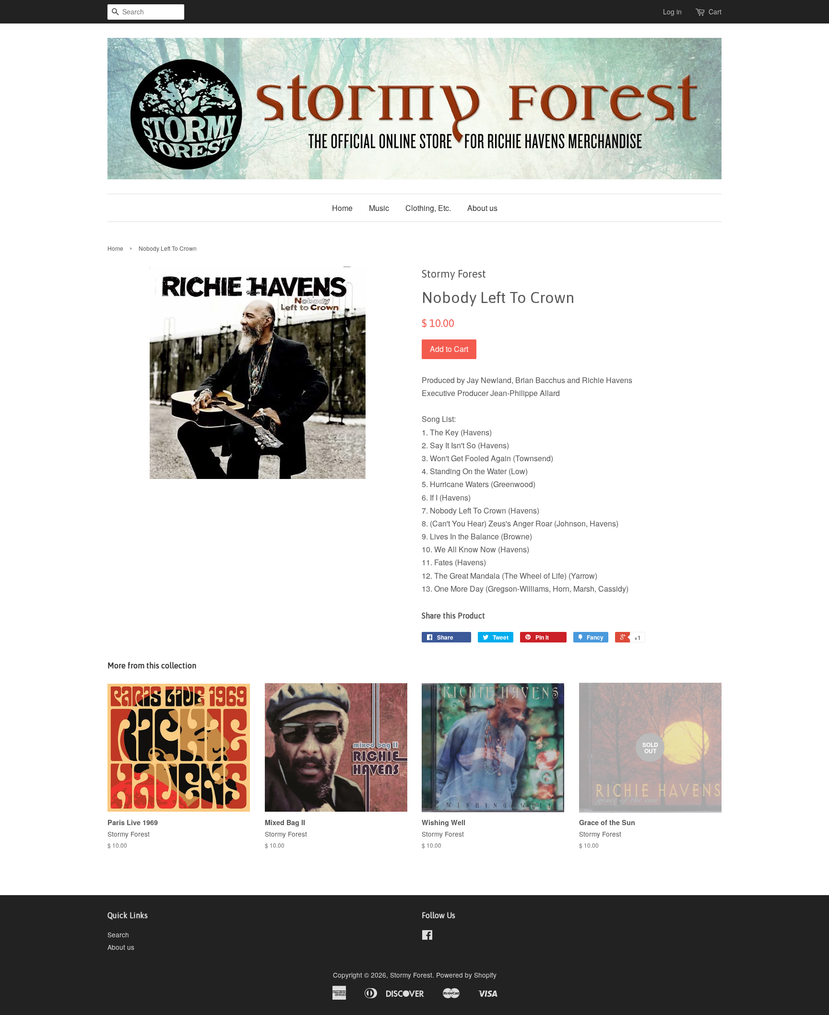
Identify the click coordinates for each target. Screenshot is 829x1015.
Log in (672, 11)
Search (118, 934)
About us (482, 207)
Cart (715, 11)
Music (379, 207)
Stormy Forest (411, 975)
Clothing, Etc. (428, 207)
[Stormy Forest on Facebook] (427, 936)
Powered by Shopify (466, 975)
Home (342, 207)
